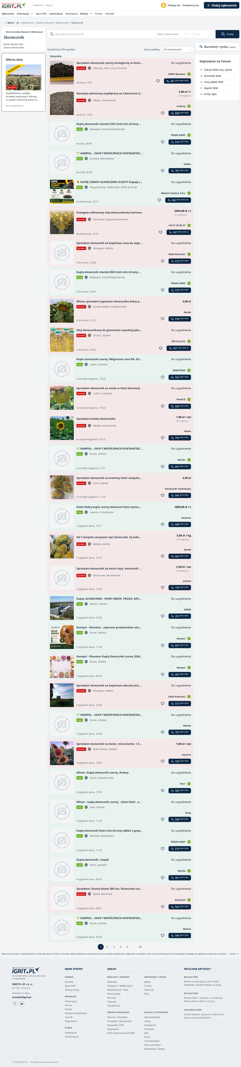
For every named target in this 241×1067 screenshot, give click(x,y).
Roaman (186, 517)
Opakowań (113, 1029)
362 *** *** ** (180, 200)
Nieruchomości (152, 1044)
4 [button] (120, 946)
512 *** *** (181, 261)
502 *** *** (181, 790)
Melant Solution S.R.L (173, 193)
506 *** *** (181, 935)
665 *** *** (181, 495)
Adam (187, 431)
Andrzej (181, 106)
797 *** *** (181, 170)
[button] (163, 5)
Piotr (182, 783)
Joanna (187, 580)
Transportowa (151, 1040)
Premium (38, 5)
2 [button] (107, 946)
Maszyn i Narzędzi (117, 1017)
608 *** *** (181, 113)
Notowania (71, 13)
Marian (181, 459)
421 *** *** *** (179, 80)
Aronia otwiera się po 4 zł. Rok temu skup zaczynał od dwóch (204, 1016)
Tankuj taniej (72, 989)
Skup (188, 812)
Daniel (187, 549)
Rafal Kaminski (177, 254)
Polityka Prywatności (76, 1013)
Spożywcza (150, 1025)
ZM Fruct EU (178, 341)
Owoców (112, 1001)
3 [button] (114, 946)
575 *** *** (181, 142)
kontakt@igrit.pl (21, 997)
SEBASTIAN (179, 370)
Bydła (147, 981)
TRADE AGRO (178, 135)
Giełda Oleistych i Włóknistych (52, 22)
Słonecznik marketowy (178, 488)
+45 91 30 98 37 (176, 225)
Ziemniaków (113, 993)
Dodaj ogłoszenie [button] (224, 5)
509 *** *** (181, 406)
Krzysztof (180, 899)
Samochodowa (152, 1017)
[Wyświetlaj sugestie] (186, 34)
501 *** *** (181, 877)
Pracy (147, 1036)
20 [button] (140, 946)
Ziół (146, 1033)
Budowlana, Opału (154, 1048)
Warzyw (111, 997)
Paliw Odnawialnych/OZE (121, 1033)
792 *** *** (181, 437)
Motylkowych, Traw (117, 989)
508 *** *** (181, 819)
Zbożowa (112, 981)
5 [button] (127, 946)
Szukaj (230, 34)
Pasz (146, 993)
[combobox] (170, 34)
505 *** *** (181, 377)
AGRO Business (176, 74)
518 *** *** (181, 318)
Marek (187, 312)
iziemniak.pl (56, 13)
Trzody (148, 985)
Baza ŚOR (41, 13)
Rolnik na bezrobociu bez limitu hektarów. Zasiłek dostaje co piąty (202, 983)
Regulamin (71, 1021)
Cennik (68, 1017)
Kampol (181, 638)
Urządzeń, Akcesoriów (119, 1021)
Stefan (187, 164)
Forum (49, 5)
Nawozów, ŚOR (115, 1025)
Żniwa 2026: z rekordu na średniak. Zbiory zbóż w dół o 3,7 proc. (203, 999)
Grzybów (149, 1029)
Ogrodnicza (113, 1005)
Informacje (71, 1001)
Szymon (186, 754)
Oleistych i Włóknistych (120, 985)
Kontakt (109, 13)
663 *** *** (181, 556)
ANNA (187, 609)
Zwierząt (149, 989)
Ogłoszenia (8, 13)
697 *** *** (181, 466)
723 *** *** (181, 587)
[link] (9, 23)
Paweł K (180, 399)
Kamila (181, 870)
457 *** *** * (180, 232)
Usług (147, 1021)
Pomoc (99, 13)
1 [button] (100, 946)
